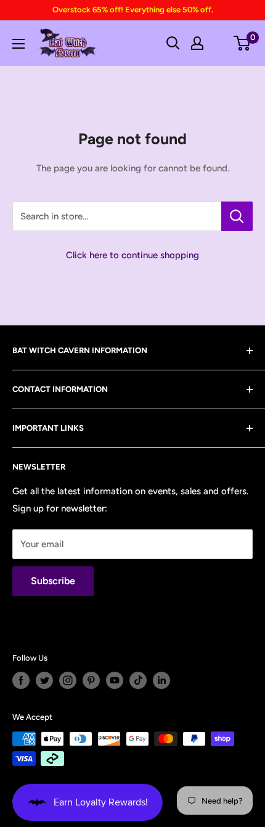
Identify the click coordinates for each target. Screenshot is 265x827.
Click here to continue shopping (132, 255)
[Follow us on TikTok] (138, 680)
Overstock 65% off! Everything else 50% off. (132, 9)
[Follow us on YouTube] (114, 680)
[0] (242, 43)
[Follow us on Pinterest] (91, 680)
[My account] (197, 43)
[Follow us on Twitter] (44, 680)
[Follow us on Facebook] (21, 680)
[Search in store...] (237, 216)
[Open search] (173, 43)
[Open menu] (18, 44)
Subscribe (53, 581)
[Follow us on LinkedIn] (161, 680)
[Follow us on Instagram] (67, 680)
